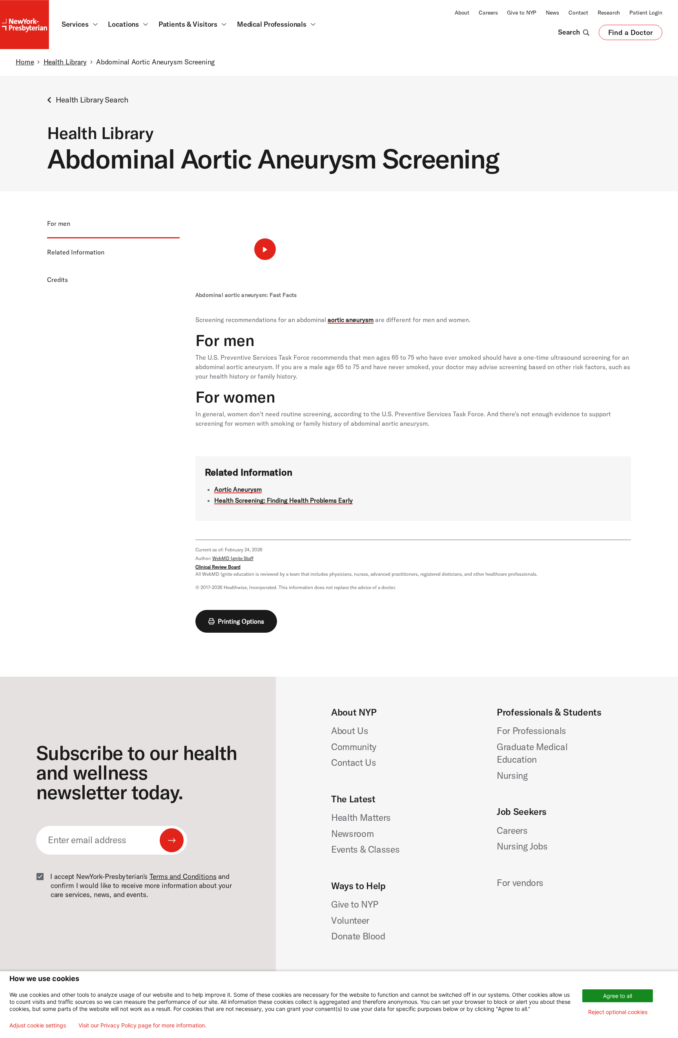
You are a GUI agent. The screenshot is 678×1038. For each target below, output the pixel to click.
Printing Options (241, 621)
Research (609, 12)
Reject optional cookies (617, 1012)
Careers (488, 12)
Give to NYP (521, 12)
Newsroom (352, 833)
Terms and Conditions (182, 876)
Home (25, 62)
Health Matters (361, 817)
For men (58, 223)
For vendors (520, 882)
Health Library (65, 62)
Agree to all (617, 995)
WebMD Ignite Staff (232, 558)
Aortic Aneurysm (238, 489)
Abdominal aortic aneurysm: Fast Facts (246, 294)
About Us (349, 730)
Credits (57, 280)
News (552, 12)
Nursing (512, 775)
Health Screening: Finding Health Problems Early (283, 500)
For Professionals (531, 730)
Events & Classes (365, 849)
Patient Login (645, 12)
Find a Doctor (630, 34)
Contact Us (353, 762)
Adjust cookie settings (37, 1025)
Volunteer (350, 920)
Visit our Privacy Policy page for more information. (142, 1025)
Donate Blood (358, 936)
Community (353, 746)
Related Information (75, 252)
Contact (578, 12)
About (462, 12)
